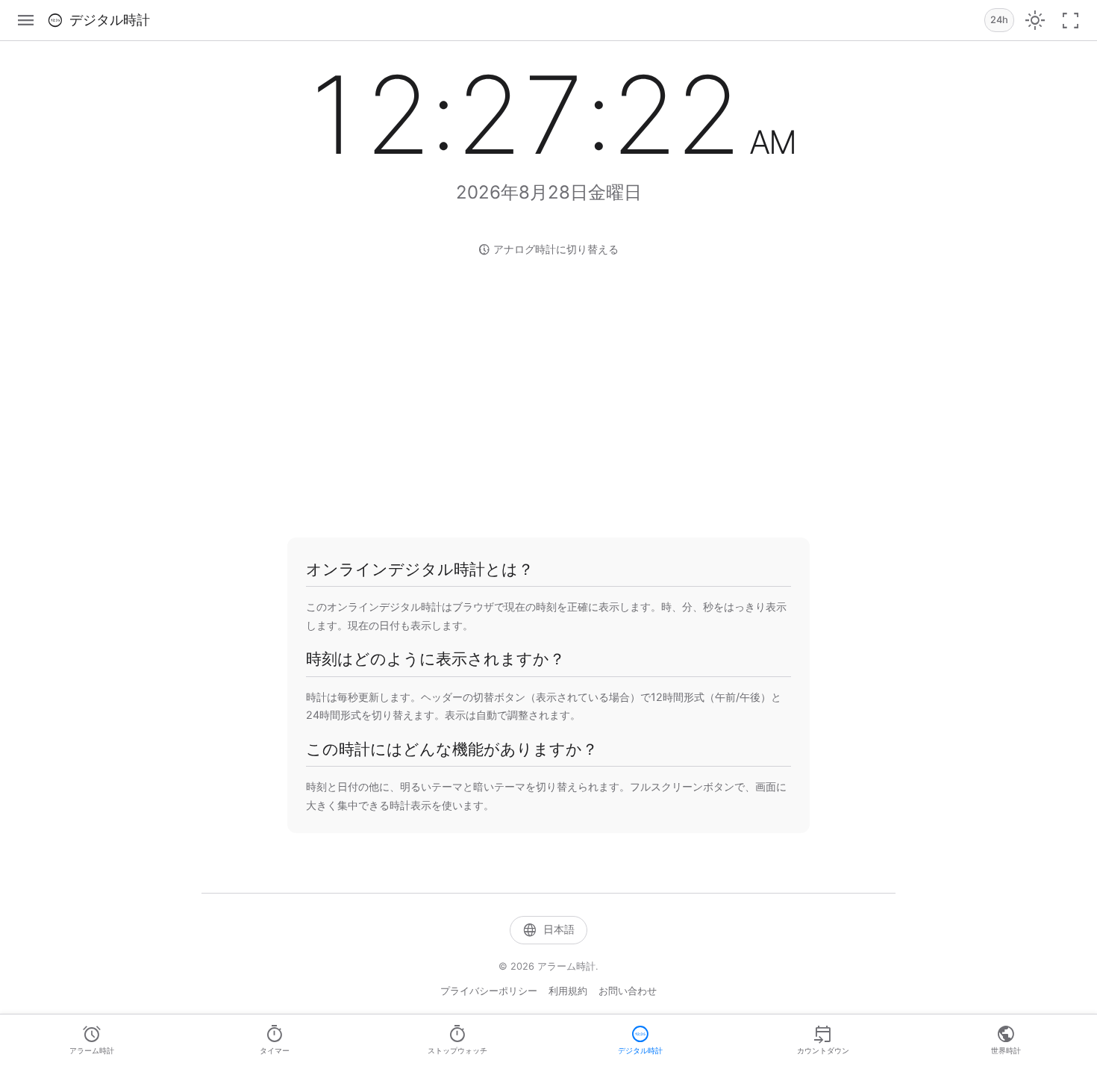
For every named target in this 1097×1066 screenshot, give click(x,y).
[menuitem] (91, 1040)
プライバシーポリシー (488, 991)
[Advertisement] (548, 395)
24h (999, 19)
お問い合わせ (627, 991)
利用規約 (567, 991)
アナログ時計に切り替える (548, 249)
